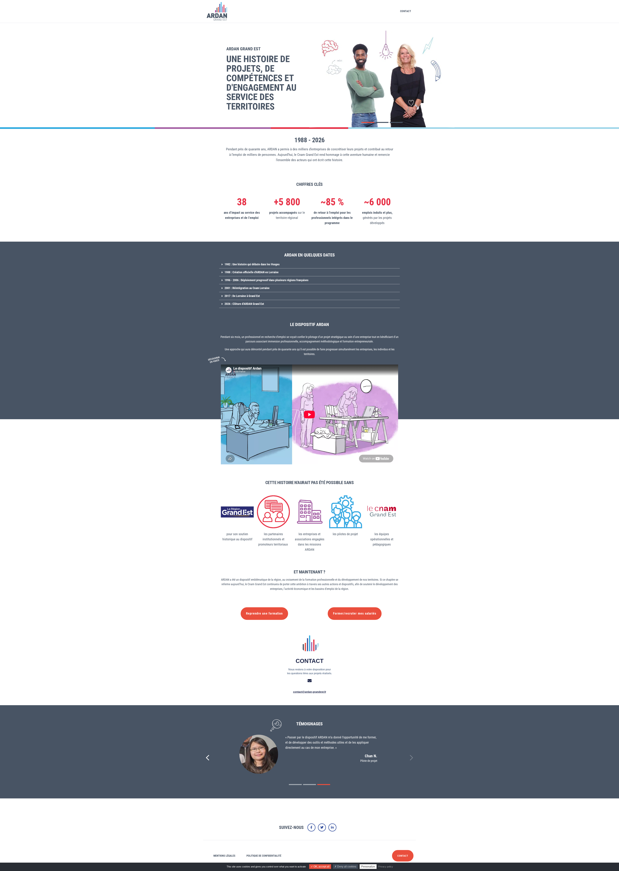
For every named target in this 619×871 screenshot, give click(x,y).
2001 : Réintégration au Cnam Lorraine (247, 288)
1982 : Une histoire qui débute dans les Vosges (252, 264)
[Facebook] (311, 827)
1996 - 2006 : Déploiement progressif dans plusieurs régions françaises (266, 280)
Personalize (368, 866)
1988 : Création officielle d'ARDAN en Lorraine (252, 272)
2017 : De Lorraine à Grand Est (242, 296)
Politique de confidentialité (263, 855)
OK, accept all (321, 866)
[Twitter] (322, 827)
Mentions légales (224, 855)
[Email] (310, 681)
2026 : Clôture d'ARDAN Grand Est (244, 303)
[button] (367, 122)
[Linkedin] (332, 827)
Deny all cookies (346, 866)
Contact (405, 11)
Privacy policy (385, 866)
